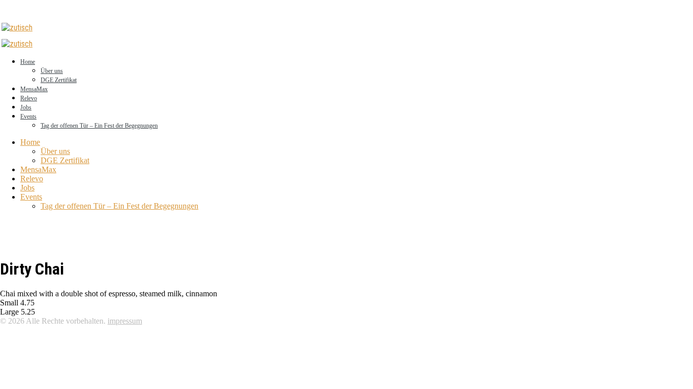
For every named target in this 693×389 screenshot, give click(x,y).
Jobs (25, 107)
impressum (125, 321)
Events (28, 116)
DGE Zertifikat (59, 80)
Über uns (52, 70)
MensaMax (34, 89)
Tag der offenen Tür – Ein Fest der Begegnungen (99, 125)
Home (27, 61)
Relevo (28, 98)
